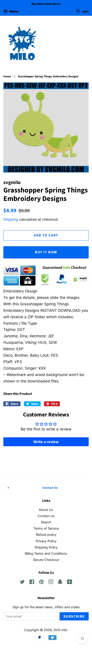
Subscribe (74, 616)
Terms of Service (46, 528)
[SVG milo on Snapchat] (60, 582)
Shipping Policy (46, 547)
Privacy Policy (46, 541)
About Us (46, 510)
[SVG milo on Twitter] (22, 582)
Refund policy (46, 534)
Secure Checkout (46, 560)
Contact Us (46, 516)
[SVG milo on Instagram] (50, 582)
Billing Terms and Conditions (46, 553)
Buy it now (46, 252)
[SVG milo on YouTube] (69, 582)
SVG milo (60, 630)
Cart (85, 11)
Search (46, 522)
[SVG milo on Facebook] (31, 582)
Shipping (10, 219)
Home (7, 76)
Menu (13, 11)
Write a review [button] (46, 442)
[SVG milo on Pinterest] (41, 582)
